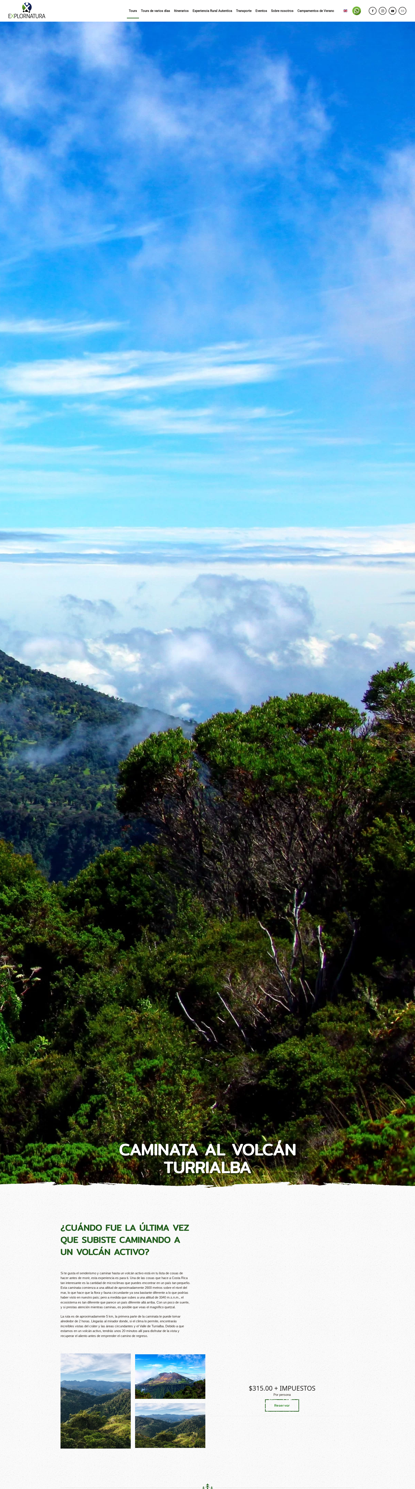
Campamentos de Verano (315, 11)
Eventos (261, 11)
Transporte (244, 11)
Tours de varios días (155, 11)
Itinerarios (181, 11)
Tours (133, 11)
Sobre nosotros (282, 11)
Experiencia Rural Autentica (212, 11)
